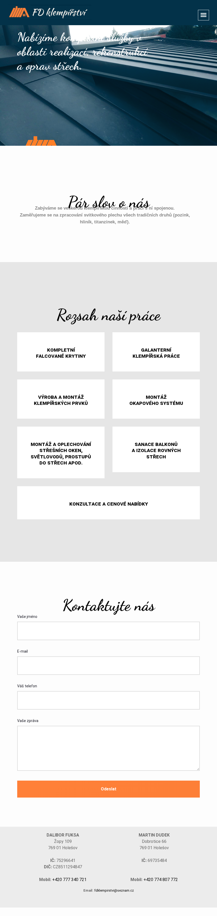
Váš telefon (27, 686)
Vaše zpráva (27, 721)
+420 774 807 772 (160, 879)
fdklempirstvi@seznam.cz (114, 890)
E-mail (22, 651)
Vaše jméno (27, 616)
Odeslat (108, 788)
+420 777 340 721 (69, 879)
